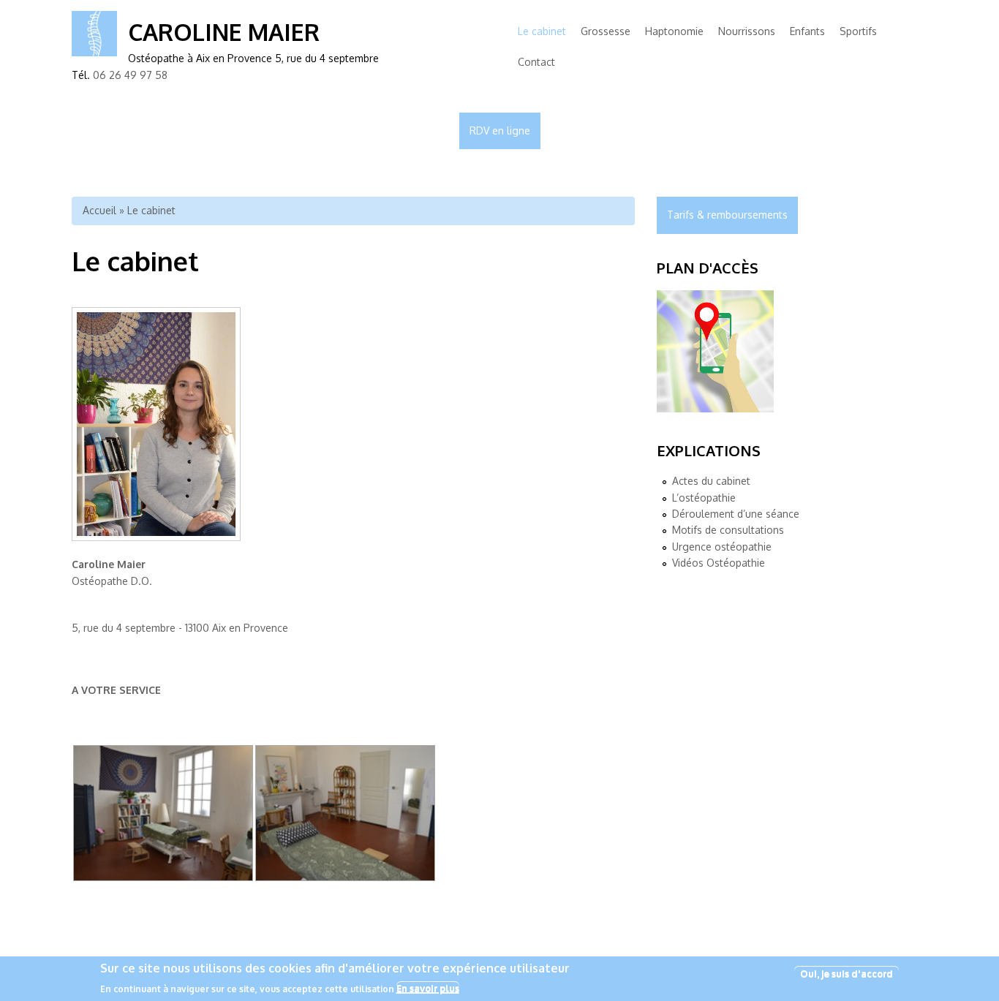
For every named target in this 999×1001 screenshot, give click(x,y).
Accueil (99, 210)
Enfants (807, 31)
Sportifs (858, 31)
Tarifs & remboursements (727, 214)
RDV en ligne (500, 130)
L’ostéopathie (704, 497)
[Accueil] (94, 52)
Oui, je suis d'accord (846, 973)
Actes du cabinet (711, 481)
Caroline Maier (224, 32)
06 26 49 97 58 (130, 75)
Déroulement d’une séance (735, 513)
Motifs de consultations (728, 530)
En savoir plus (427, 988)
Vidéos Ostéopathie (718, 562)
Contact (536, 62)
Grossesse (605, 31)
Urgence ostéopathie (722, 546)
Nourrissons (746, 31)
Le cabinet (542, 31)
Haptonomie (674, 31)
